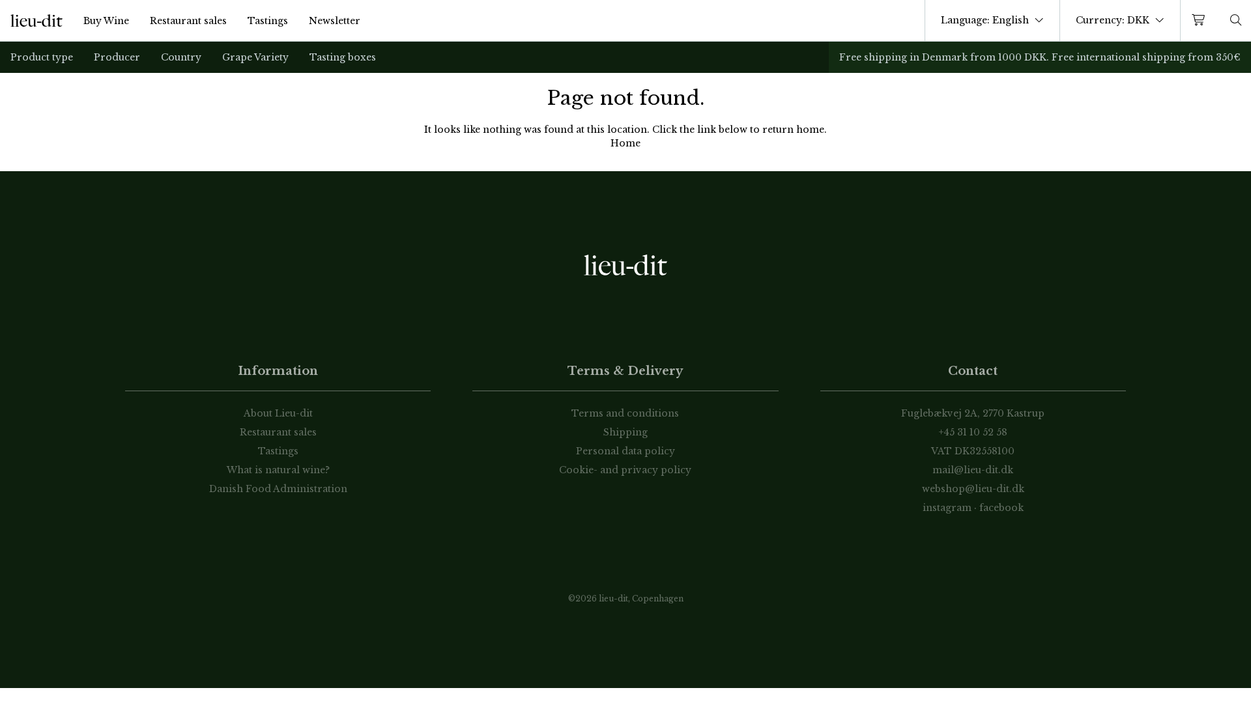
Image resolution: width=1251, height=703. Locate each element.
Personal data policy (625, 451)
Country (181, 57)
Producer (117, 57)
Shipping (625, 432)
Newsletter (334, 21)
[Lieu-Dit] (36, 20)
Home (625, 143)
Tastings (268, 21)
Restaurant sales (188, 21)
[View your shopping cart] (1201, 20)
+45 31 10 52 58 (973, 432)
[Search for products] (1236, 20)
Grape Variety (255, 57)
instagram (947, 508)
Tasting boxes (342, 57)
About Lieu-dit (278, 413)
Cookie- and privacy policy (625, 470)
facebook (1001, 508)
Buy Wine (106, 21)
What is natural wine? (278, 470)
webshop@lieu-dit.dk (973, 489)
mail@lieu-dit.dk (972, 470)
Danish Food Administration (278, 489)
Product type (41, 57)
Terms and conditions (625, 413)
